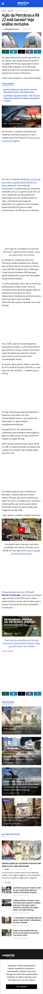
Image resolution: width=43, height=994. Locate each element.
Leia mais (8, 881)
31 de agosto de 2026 (12, 732)
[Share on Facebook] (29, 52)
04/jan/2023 (27, 29)
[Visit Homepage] (23, 3)
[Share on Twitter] (21, 52)
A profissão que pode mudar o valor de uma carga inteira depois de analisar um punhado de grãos (21, 98)
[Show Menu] (3, 3)
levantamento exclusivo (14, 592)
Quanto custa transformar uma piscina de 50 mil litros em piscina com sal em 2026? (26, 932)
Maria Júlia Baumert (12, 29)
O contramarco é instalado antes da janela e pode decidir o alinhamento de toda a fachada (21, 817)
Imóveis (6, 800)
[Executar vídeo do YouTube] (21, 530)
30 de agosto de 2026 (12, 762)
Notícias (10, 11)
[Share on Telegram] (13, 52)
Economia (7, 709)
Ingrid (7, 869)
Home (4, 11)
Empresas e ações (21, 11)
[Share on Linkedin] (37, 52)
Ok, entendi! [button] (21, 987)
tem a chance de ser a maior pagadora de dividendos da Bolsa (21, 182)
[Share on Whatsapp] (5, 52)
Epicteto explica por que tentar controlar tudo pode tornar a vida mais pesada (20, 90)
